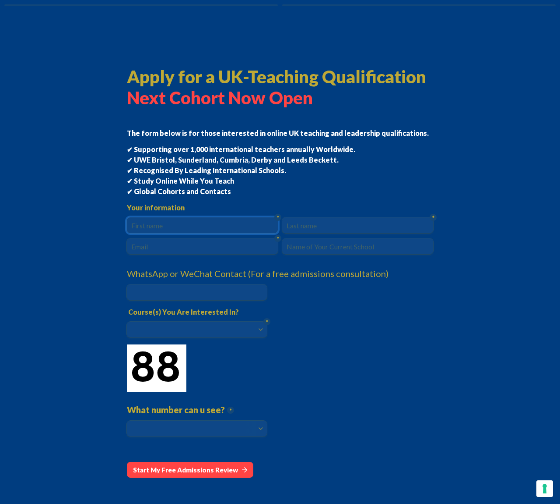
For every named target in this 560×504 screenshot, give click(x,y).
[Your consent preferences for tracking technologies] (544, 488)
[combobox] (197, 292)
